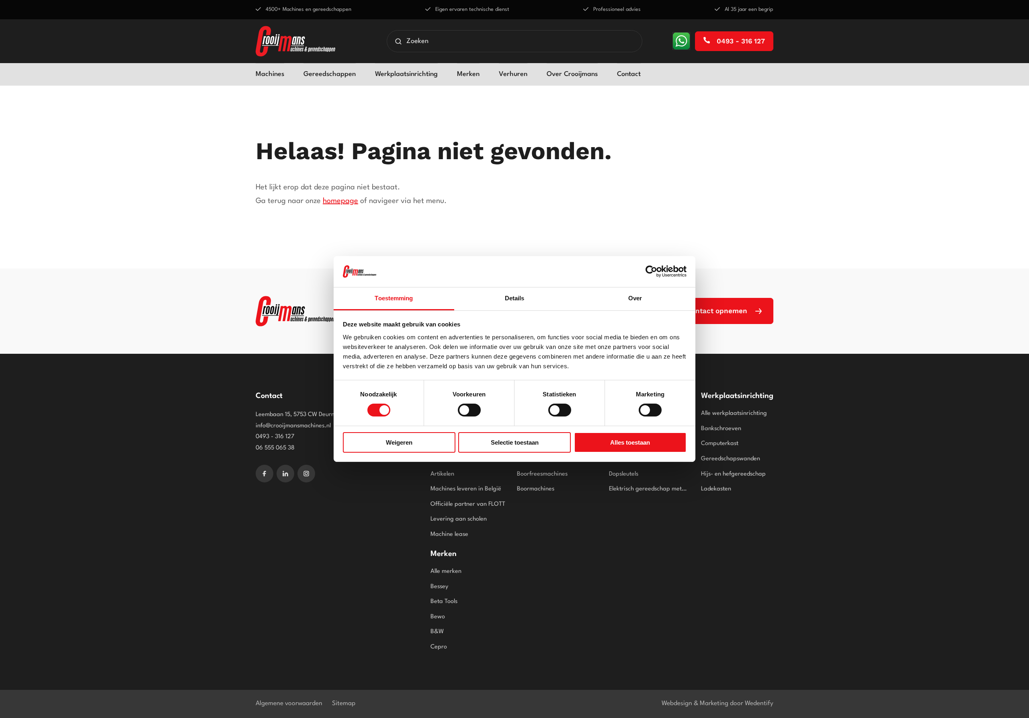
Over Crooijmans (572, 74)
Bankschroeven (721, 429)
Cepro (438, 647)
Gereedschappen (329, 74)
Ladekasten (716, 489)
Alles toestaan (630, 442)
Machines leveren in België (465, 489)
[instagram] (306, 473)
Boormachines (535, 489)
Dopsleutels (623, 474)
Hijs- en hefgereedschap (733, 474)
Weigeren (399, 442)
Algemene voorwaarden (289, 703)
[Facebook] (264, 473)
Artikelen (442, 474)
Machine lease (449, 534)
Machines (270, 74)
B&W (437, 632)
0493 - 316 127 (740, 41)
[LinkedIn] (285, 473)
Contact (629, 74)
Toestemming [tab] (394, 298)
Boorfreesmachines (542, 474)
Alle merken (445, 571)
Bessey (439, 587)
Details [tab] (515, 298)
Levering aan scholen (458, 519)
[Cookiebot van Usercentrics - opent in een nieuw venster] (651, 271)
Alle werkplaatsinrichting (734, 413)
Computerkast (719, 444)
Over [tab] (635, 298)
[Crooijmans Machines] (295, 311)
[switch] (469, 410)
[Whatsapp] (681, 41)
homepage (340, 201)
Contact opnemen (717, 311)
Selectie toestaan (515, 442)
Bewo (437, 617)
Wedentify (759, 703)
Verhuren (513, 74)
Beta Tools (443, 602)
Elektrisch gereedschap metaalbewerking (649, 489)
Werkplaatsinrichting (406, 74)
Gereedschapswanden (730, 459)
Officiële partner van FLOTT (467, 504)
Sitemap (343, 703)
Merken (468, 74)
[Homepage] (295, 41)
